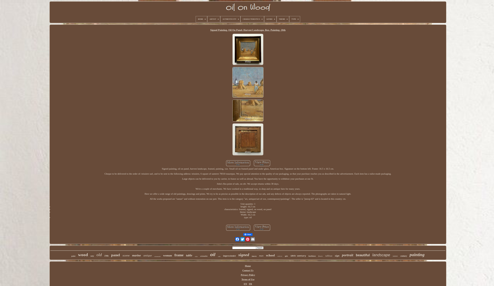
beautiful (363, 255)
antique (147, 255)
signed (243, 255)
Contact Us (247, 270)
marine (136, 255)
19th (106, 255)
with (219, 256)
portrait (347, 255)
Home (248, 266)
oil (212, 254)
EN (245, 284)
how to (254, 256)
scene (126, 255)
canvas (279, 256)
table (189, 255)
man (261, 255)
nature (395, 256)
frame (178, 255)
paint (73, 256)
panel (115, 255)
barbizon (312, 256)
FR (250, 284)
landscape (381, 255)
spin (286, 256)
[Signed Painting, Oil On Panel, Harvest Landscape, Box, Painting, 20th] (248, 49)
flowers (320, 256)
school (270, 255)
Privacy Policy (248, 275)
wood (83, 254)
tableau (328, 255)
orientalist (204, 256)
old (99, 254)
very (92, 256)
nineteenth (157, 256)
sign (337, 255)
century (403, 256)
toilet (196, 256)
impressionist (229, 256)
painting (417, 254)
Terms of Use (247, 279)
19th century (298, 256)
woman (167, 255)
